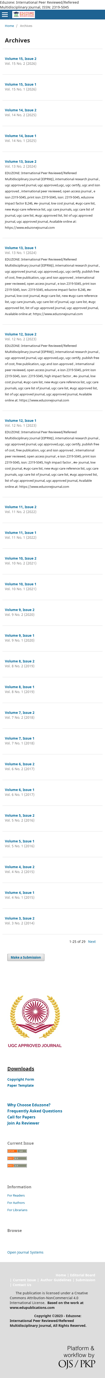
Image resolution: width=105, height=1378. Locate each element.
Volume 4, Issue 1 (19, 892)
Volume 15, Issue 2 (20, 58)
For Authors (16, 1202)
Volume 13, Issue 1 (20, 247)
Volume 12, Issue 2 (20, 334)
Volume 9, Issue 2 (19, 609)
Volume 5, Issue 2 (19, 815)
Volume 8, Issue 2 (19, 661)
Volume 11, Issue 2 (20, 507)
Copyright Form (20, 1079)
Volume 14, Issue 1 (20, 135)
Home (9, 26)
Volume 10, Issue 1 (20, 584)
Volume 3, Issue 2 (19, 918)
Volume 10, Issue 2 (20, 558)
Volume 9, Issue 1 (19, 635)
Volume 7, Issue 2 (19, 712)
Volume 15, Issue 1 (20, 84)
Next (92, 941)
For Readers (16, 1195)
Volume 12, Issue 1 (20, 420)
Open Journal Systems (25, 1252)
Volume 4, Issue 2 (19, 866)
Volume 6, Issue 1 (19, 789)
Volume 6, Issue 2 (19, 764)
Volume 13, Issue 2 (20, 161)
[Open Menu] (5, 14)
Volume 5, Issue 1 (19, 841)
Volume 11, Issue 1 (20, 532)
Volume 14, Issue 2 (20, 110)
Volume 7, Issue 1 (19, 738)
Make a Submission (26, 957)
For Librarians (17, 1210)
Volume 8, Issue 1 (19, 687)
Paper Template (20, 1085)
